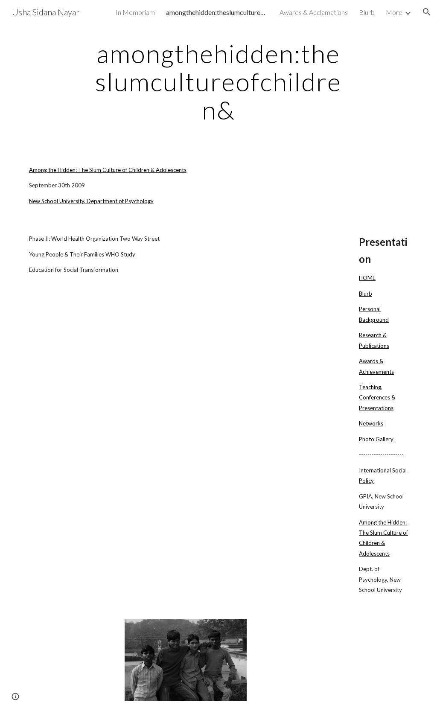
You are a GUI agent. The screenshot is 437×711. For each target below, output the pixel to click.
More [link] (394, 12)
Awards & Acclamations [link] (314, 12)
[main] (218, 81)
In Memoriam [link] (135, 12)
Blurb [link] (367, 12)
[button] (427, 12)
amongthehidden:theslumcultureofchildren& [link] (217, 12)
